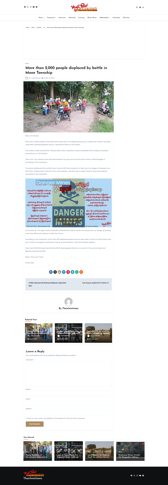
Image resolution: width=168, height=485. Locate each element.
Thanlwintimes (36, 78)
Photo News (92, 17)
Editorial (72, 17)
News (41, 17)
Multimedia (104, 17)
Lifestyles (116, 17)
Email (28, 399)
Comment (30, 360)
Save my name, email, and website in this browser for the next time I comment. (56, 418)
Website (29, 409)
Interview (62, 17)
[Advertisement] (84, 43)
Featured (51, 17)
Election (126, 17)
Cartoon (81, 17)
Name (28, 389)
